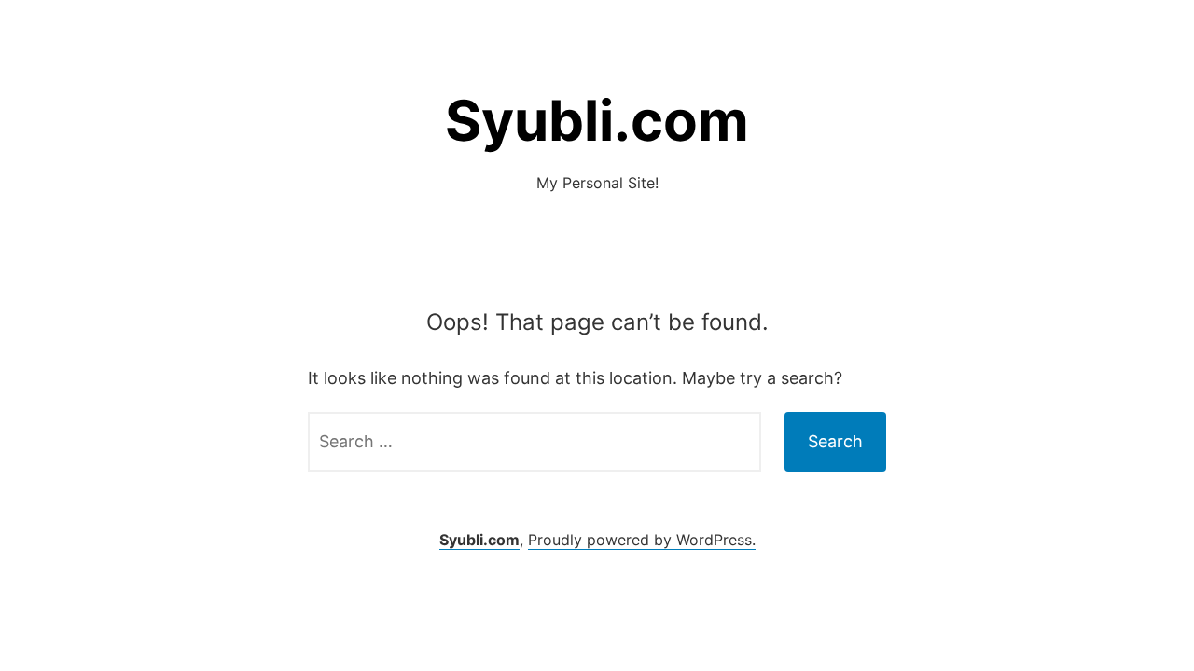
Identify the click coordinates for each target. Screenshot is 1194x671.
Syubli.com (597, 120)
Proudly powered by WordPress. (642, 539)
